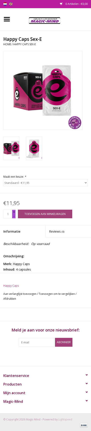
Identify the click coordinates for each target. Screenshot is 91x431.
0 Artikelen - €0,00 (76, 4)
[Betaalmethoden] (83, 425)
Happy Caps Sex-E (24, 44)
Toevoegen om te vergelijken (57, 294)
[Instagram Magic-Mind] (49, 355)
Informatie (11, 231)
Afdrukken (9, 299)
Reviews (56, 231)
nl (5, 4)
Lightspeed (65, 419)
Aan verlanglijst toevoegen (19, 294)
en (11, 4)
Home (7, 44)
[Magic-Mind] (52, 19)
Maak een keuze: (14, 177)
